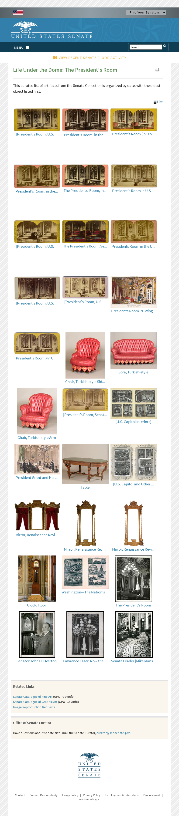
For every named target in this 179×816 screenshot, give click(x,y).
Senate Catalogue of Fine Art (32, 696)
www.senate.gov (89, 799)
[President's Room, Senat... (85, 414)
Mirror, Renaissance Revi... (36, 534)
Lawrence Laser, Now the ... (85, 661)
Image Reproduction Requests (34, 707)
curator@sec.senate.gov (113, 733)
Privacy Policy (91, 795)
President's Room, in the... (85, 134)
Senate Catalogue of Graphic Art (35, 702)
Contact (20, 795)
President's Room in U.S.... (133, 190)
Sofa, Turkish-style (133, 372)
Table (85, 487)
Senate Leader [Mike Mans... (133, 661)
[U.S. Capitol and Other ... (133, 484)
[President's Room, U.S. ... (36, 134)
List (160, 101)
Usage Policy (70, 795)
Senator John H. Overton (37, 661)
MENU (19, 47)
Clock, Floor (36, 605)
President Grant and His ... (37, 477)
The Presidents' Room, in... (85, 190)
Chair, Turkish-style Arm (36, 437)
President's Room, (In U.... (36, 358)
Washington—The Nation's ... (85, 592)
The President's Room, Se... (85, 246)
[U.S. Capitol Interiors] (133, 421)
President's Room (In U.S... (133, 133)
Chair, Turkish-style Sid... (85, 381)
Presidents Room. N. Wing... (133, 310)
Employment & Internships (121, 795)
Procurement (151, 795)
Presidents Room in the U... (133, 246)
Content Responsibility (43, 795)
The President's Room (133, 605)
